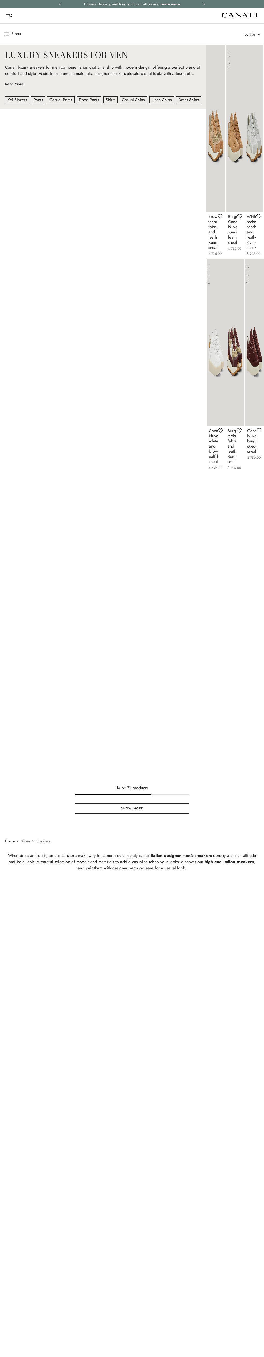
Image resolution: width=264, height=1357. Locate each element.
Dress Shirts (188, 100)
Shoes (25, 1042)
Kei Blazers (17, 100)
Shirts (110, 100)
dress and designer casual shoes (48, 1057)
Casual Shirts (133, 100)
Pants (38, 100)
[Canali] (132, 15)
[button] (12, 34)
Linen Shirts (162, 100)
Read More (14, 84)
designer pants (125, 1070)
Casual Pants (61, 100)
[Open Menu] (9, 16)
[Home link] (12, 1043)
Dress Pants (89, 100)
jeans (148, 1070)
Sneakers (44, 1042)
